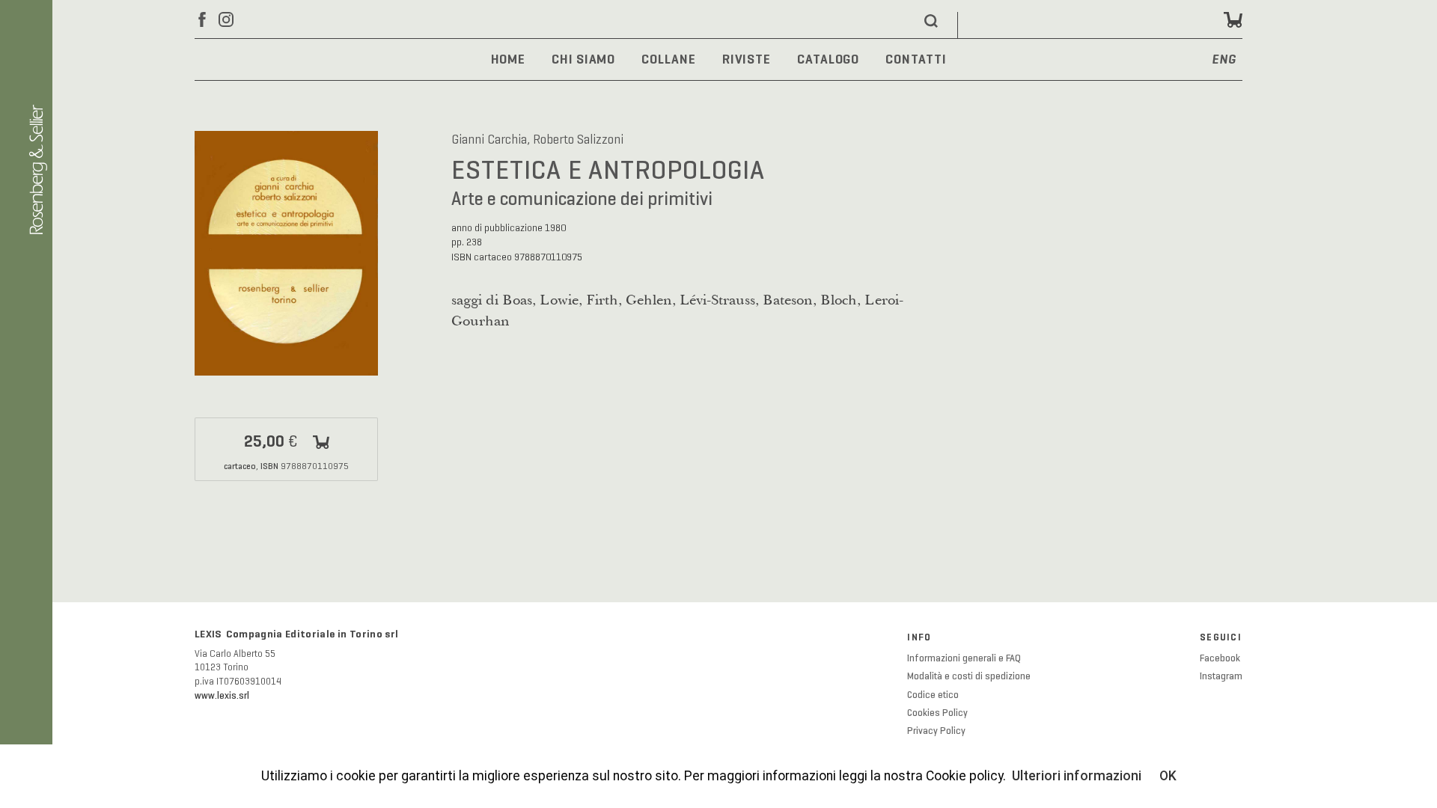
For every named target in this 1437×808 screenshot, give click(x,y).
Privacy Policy (936, 731)
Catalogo (828, 59)
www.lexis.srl (222, 696)
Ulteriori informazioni (1076, 775)
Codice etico (933, 695)
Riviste (746, 59)
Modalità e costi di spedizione (969, 676)
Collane (668, 59)
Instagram (1221, 676)
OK (1168, 775)
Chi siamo (583, 59)
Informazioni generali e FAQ (964, 658)
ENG (1224, 60)
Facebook (1220, 658)
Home (508, 59)
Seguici (1221, 637)
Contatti (915, 59)
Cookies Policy (937, 713)
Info (919, 637)
